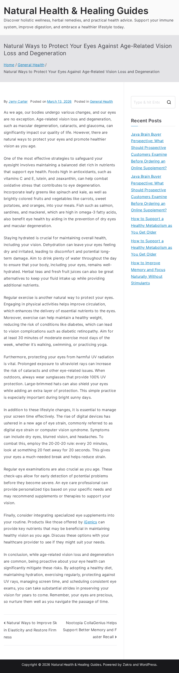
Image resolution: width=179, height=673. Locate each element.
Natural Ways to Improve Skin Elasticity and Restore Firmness (30, 629)
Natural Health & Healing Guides (76, 10)
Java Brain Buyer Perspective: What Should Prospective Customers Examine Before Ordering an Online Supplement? (149, 151)
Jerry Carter (18, 101)
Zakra (127, 664)
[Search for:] (153, 102)
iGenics (90, 522)
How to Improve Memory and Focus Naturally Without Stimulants (148, 273)
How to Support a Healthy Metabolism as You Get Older (151, 225)
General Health (101, 101)
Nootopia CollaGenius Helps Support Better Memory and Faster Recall (90, 629)
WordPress (148, 664)
